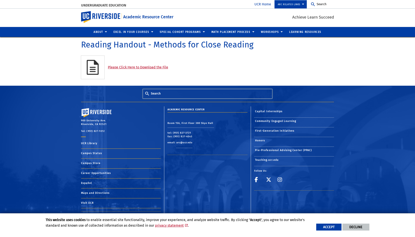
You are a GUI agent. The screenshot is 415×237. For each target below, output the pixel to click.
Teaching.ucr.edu (267, 159)
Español (86, 183)
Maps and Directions (95, 192)
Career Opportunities (96, 173)
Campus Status (91, 153)
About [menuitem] (98, 31)
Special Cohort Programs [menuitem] (180, 31)
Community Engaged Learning (275, 121)
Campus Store (91, 163)
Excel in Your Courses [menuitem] (131, 31)
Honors (260, 140)
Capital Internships (269, 111)
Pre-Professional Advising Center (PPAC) (283, 150)
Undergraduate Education (103, 5)
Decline (355, 227)
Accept (329, 227)
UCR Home (262, 4)
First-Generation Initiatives (275, 130)
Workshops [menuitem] (270, 31)
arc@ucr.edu (184, 142)
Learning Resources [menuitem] (305, 31)
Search (321, 4)
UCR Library (89, 143)
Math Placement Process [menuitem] (231, 31)
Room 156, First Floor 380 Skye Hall (191, 123)
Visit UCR (87, 202)
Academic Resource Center (148, 16)
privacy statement (169, 225)
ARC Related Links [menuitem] (289, 4)
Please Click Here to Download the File (138, 67)
